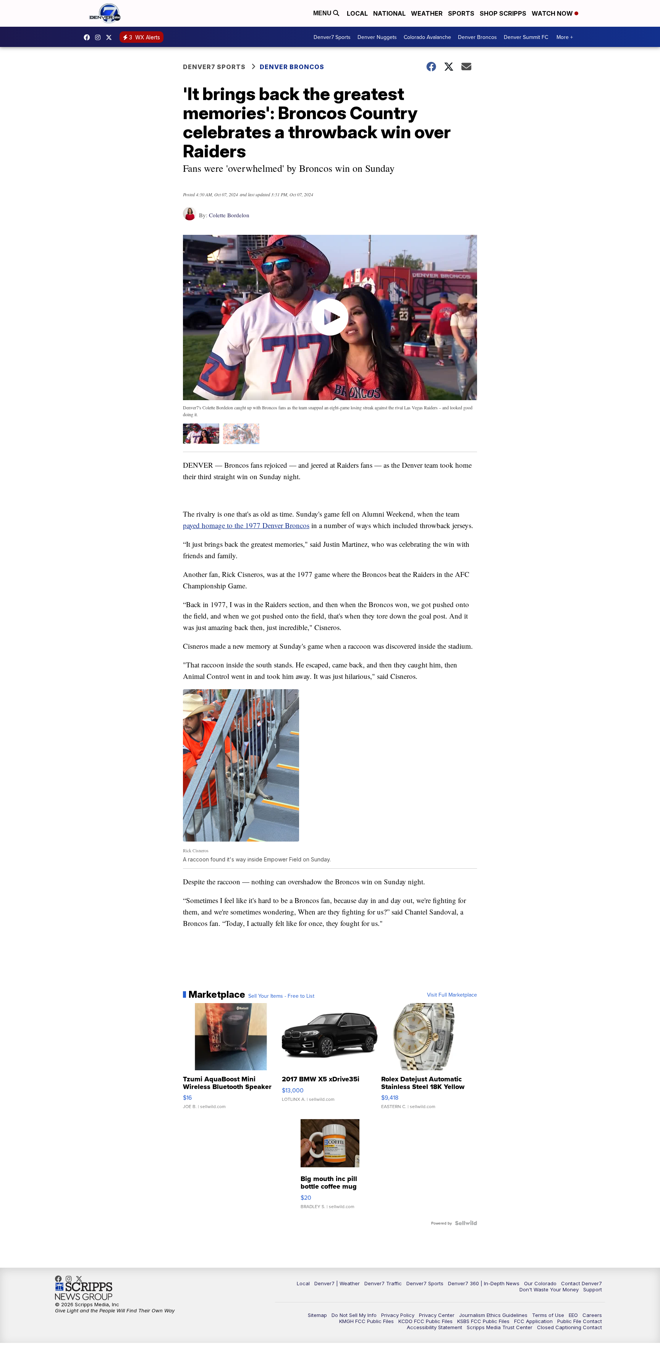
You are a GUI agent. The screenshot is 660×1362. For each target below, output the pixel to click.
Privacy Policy (397, 1315)
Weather (427, 13)
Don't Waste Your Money (549, 1289)
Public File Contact (579, 1321)
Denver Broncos (477, 37)
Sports (461, 13)
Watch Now (553, 13)
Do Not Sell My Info (354, 1315)
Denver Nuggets (377, 37)
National (389, 13)
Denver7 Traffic (383, 1283)
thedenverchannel (99, 37)
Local (357, 13)
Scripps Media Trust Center (499, 1327)
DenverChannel (111, 37)
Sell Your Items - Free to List (281, 995)
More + (564, 37)
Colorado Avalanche (427, 37)
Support (592, 1289)
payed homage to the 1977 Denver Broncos (246, 525)
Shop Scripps (503, 13)
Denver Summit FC (526, 37)
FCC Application (533, 1321)
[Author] (189, 217)
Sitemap (317, 1315)
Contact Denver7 (581, 1283)
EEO (573, 1315)
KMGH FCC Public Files (366, 1321)
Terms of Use (548, 1315)
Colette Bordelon (229, 215)
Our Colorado (540, 1283)
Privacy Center (437, 1315)
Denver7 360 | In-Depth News (483, 1283)
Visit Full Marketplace (452, 994)
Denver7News (89, 37)
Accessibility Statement (434, 1327)
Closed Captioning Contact (569, 1327)
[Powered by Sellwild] (466, 1223)
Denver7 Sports (332, 37)
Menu (323, 13)
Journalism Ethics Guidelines (493, 1315)
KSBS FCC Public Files (483, 1321)
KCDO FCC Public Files (425, 1321)
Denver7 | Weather (337, 1283)
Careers (592, 1315)
